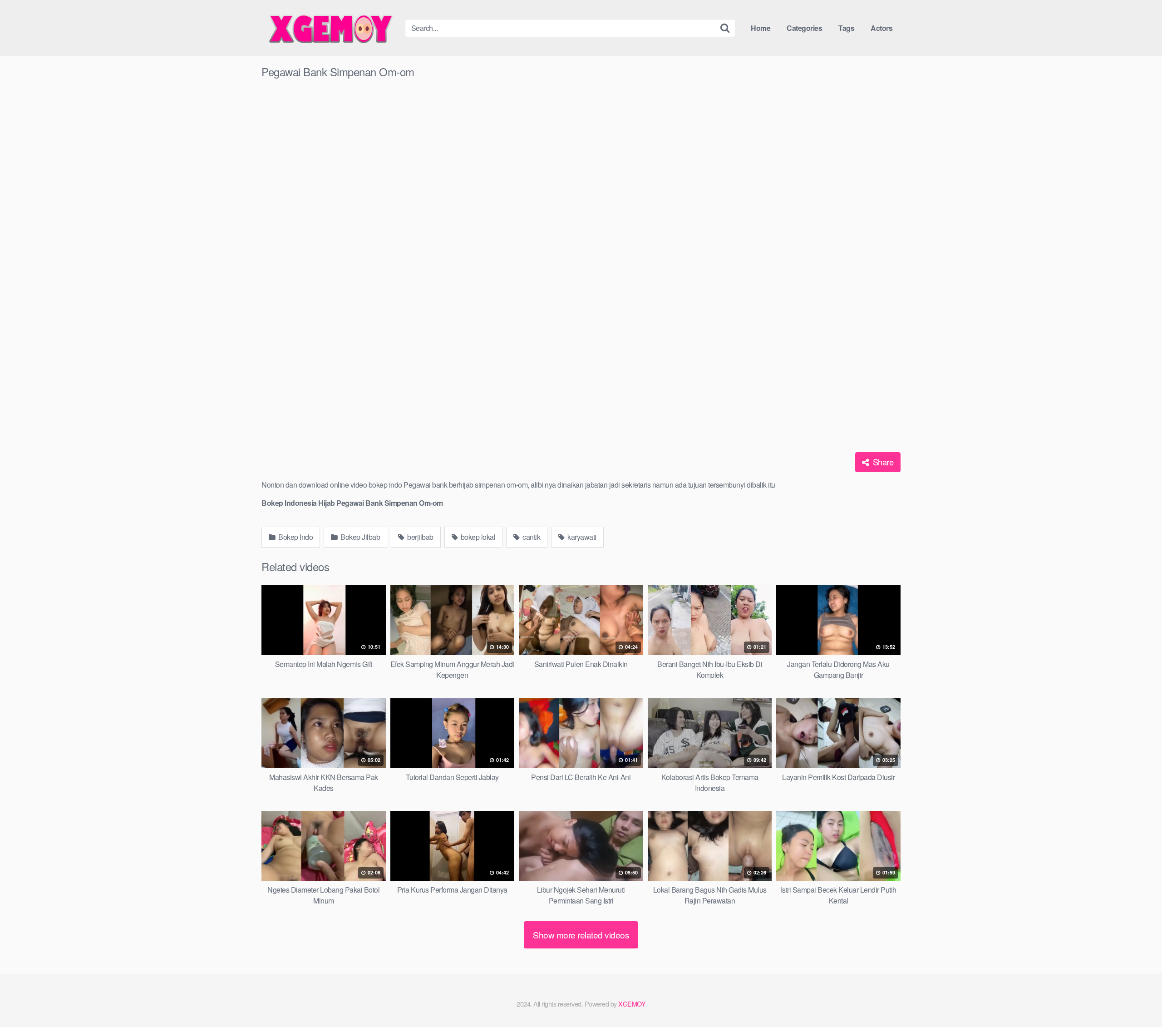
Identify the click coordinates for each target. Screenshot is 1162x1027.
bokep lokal (477, 537)
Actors (881, 28)
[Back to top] (1137, 998)
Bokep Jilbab (359, 537)
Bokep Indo (295, 537)
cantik (531, 537)
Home (760, 28)
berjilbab (419, 537)
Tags (846, 28)
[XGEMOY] (329, 28)
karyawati (581, 537)
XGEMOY (631, 1003)
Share (882, 462)
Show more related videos (581, 934)
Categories (804, 28)
